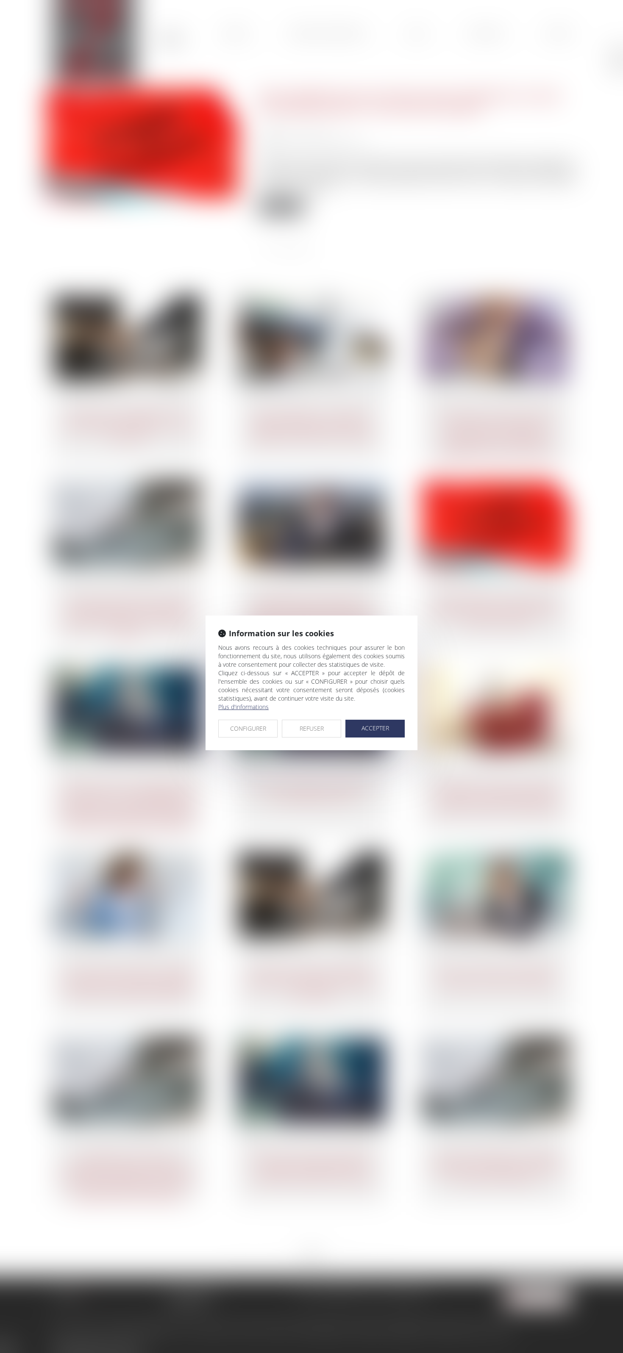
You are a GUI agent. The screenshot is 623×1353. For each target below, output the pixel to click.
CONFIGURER (248, 728)
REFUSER (312, 728)
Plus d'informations (243, 707)
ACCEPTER (375, 728)
